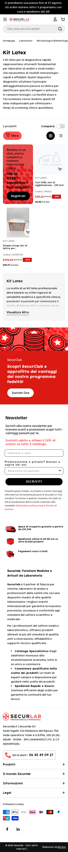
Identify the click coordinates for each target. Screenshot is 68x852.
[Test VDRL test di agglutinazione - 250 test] (50, 159)
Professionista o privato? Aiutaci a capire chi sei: (32, 463)
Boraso (62, 847)
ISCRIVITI (34, 481)
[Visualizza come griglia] (50, 135)
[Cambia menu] (5, 19)
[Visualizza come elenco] (60, 135)
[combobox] (33, 470)
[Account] (55, 19)
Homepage (9, 40)
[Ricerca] (60, 29)
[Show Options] (60, 470)
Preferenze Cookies (13, 804)
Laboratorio (25, 40)
